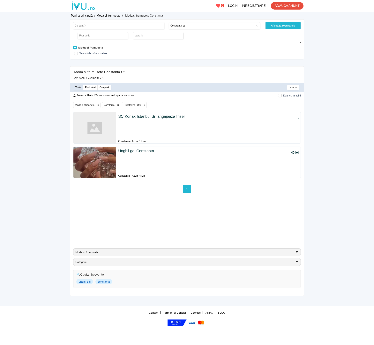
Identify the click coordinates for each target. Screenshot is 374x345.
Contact (153, 312)
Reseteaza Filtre (132, 105)
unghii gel (85, 281)
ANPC (209, 312)
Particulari (90, 87)
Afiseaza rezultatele (283, 25)
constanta (104, 281)
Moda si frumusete (84, 105)
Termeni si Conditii (174, 312)
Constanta (109, 105)
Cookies (196, 312)
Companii (104, 87)
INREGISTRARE (254, 5)
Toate (78, 87)
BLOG (221, 312)
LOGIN (233, 5)
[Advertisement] (187, 222)
